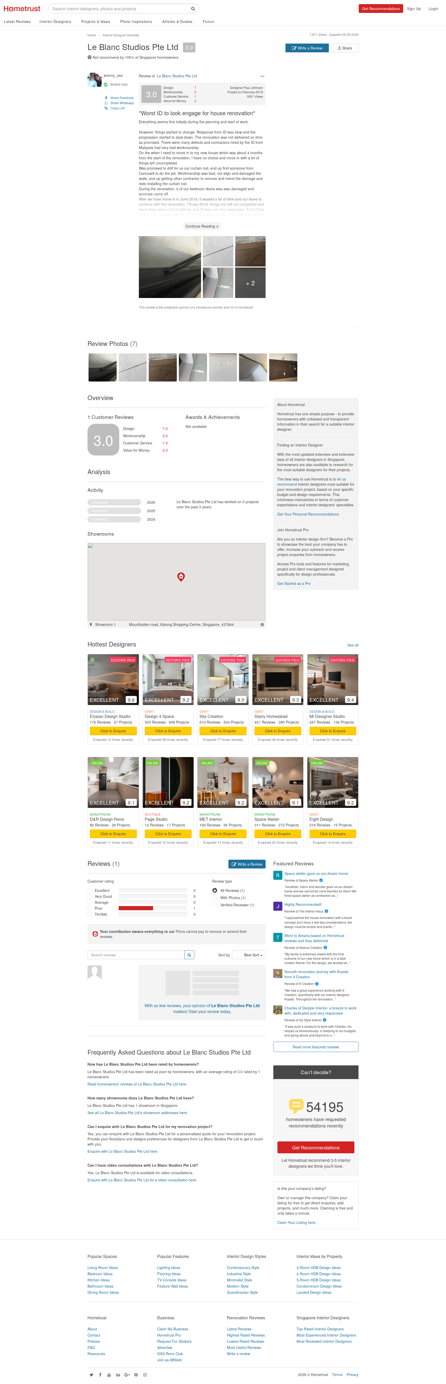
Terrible (101, 914)
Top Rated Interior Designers (320, 1328)
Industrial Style (239, 1273)
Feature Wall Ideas (172, 1286)
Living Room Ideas (102, 1267)
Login (434, 8)
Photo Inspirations (136, 21)
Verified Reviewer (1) (237, 904)
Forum (208, 21)
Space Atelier (266, 819)
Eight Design (321, 819)
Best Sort (252, 954)
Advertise (164, 1347)
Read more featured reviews (316, 1046)
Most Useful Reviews (244, 1347)
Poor (98, 908)
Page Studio (156, 819)
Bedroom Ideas (100, 1273)
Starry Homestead (271, 716)
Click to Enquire (113, 730)
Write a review (238, 1353)
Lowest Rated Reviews (245, 1341)
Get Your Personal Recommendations (308, 514)
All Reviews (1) (232, 890)
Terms (337, 1374)
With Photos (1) (233, 897)
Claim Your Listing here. (296, 1222)
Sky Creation (211, 716)
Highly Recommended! (303, 904)
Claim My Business (172, 1328)
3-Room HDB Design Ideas (319, 1267)
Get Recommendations (381, 8)
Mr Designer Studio (327, 716)
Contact (93, 1335)
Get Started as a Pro (294, 583)
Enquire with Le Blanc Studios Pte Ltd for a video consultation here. (142, 1179)
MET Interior (211, 819)
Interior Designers (55, 21)
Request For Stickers (174, 1341)
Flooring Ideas (169, 1273)
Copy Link (117, 108)
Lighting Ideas (168, 1267)
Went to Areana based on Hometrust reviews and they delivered (314, 938)
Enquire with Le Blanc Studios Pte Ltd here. (122, 1151)
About (92, 1328)
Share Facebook (122, 97)
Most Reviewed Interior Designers (324, 1341)
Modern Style (238, 1286)
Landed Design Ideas (314, 1292)
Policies (93, 1341)
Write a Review (309, 48)
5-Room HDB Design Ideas (319, 1279)
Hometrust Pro (169, 1335)
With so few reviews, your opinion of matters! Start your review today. (202, 1008)
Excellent (102, 890)
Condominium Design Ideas (319, 1286)
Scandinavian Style (242, 1292)
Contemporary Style (243, 1267)
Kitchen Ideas (98, 1279)
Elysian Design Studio (110, 716)
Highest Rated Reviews (246, 1335)
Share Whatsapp (122, 103)
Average (101, 902)
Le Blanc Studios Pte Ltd (132, 46)
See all (353, 645)
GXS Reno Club (170, 1353)
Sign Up (414, 8)
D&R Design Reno (107, 819)
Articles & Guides (177, 21)
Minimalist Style (239, 1279)
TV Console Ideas (171, 1279)
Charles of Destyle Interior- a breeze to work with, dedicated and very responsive (320, 1010)
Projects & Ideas (95, 21)
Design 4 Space (159, 716)
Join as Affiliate (169, 1359)
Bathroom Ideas (100, 1286)
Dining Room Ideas (103, 1292)
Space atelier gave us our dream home (316, 873)
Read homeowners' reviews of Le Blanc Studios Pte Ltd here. (137, 1084)
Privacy (353, 1374)
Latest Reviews (17, 21)
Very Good (103, 896)
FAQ (91, 1347)
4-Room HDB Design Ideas (319, 1273)
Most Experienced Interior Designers (326, 1335)
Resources (96, 1353)
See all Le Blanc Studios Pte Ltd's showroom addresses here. (137, 1112)
